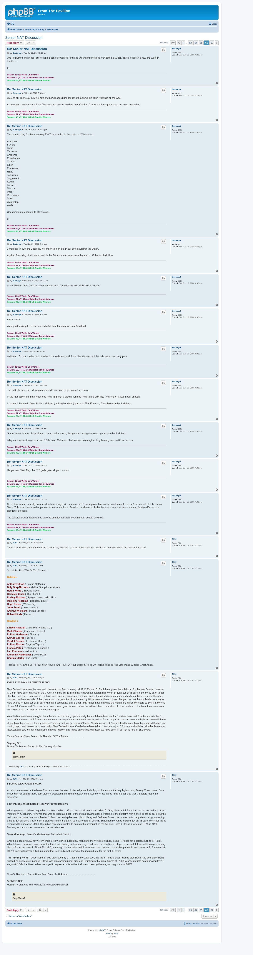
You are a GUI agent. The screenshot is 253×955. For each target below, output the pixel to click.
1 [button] (183, 42)
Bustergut (176, 49)
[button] (173, 42)
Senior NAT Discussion (24, 38)
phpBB (102, 930)
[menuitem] (10, 24)
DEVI (174, 539)
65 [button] (201, 42)
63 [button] (190, 42)
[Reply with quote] (163, 50)
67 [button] (212, 42)
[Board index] (22, 12)
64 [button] (195, 42)
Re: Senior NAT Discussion (27, 49)
